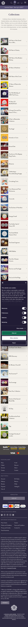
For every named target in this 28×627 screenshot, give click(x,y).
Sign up (14, 498)
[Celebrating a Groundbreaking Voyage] (4, 172)
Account (3, 479)
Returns (16, 481)
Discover (16, 465)
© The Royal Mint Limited (10, 614)
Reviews (3, 484)
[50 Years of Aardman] (4, 67)
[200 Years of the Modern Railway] (4, 59)
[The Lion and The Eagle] (4, 268)
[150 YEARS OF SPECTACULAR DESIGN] (4, 50)
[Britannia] (4, 164)
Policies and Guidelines (6, 525)
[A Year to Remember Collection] (4, 120)
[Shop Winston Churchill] (4, 365)
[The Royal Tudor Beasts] (4, 347)
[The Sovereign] (4, 382)
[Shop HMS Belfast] (4, 251)
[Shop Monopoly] (4, 102)
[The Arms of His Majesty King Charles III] (4, 155)
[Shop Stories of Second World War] (4, 400)
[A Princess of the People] (4, 94)
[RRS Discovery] (4, 356)
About (15, 468)
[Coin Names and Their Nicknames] (4, 190)
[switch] (24, 313)
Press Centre (4, 523)
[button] (25, 2)
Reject (14, 343)
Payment (3, 486)
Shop (2, 463)
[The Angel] (4, 129)
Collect (2, 465)
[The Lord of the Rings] (4, 277)
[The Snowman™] (4, 373)
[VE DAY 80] (4, 408)
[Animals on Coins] (4, 137)
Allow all (14, 333)
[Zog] (4, 426)
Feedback (5, 602)
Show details (20, 328)
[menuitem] (11, 3)
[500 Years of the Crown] (4, 76)
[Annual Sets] (4, 146)
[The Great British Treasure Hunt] (4, 233)
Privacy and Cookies (6, 528)
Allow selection (14, 338)
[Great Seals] (4, 225)
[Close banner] (25, 282)
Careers (3, 470)
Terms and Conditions (19, 525)
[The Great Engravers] (4, 242)
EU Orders (16, 479)
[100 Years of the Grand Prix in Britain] (4, 41)
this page (24, 595)
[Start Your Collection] (4, 391)
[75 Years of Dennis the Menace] (4, 85)
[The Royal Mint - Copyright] (3, 3)
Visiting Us (16, 486)
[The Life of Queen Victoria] (4, 260)
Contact (16, 470)
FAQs (15, 484)
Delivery (3, 481)
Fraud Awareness (5, 530)
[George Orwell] (4, 216)
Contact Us (17, 528)
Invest (15, 463)
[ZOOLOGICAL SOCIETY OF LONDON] (4, 435)
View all (3, 489)
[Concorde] (4, 198)
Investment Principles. (11, 568)
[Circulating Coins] (4, 181)
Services (3, 468)
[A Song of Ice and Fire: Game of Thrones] (4, 111)
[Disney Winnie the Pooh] (4, 417)
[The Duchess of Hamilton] (4, 207)
